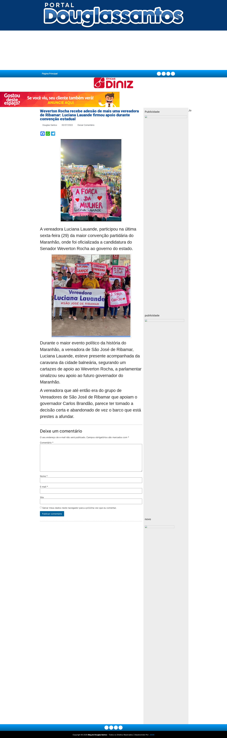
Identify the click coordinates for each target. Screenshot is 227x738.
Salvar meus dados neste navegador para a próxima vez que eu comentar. (79, 508)
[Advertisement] (113, 50)
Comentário (46, 443)
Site (42, 497)
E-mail (44, 487)
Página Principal (50, 73)
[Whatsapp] (173, 74)
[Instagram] (164, 74)
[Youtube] (168, 74)
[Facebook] (159, 74)
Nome (44, 476)
